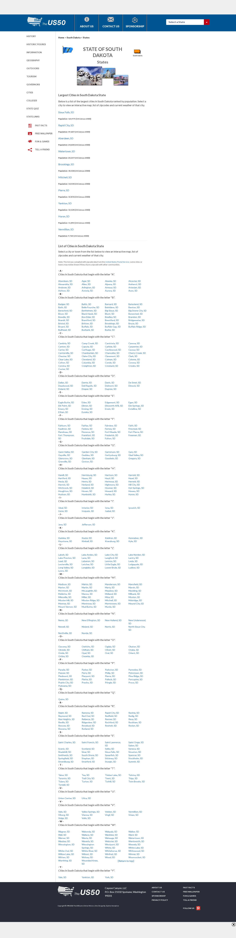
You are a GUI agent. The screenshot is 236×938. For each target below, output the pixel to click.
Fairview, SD (111, 425)
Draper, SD (87, 389)
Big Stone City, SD (137, 310)
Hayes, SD (87, 478)
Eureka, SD (87, 412)
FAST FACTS (41, 125)
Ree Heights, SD (66, 719)
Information (34, 52)
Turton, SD (87, 781)
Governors (33, 84)
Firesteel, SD (134, 428)
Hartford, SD (64, 478)
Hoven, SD (87, 491)
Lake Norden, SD (136, 554)
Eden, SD (86, 402)
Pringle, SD (110, 682)
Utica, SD (86, 798)
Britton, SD (87, 323)
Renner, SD (110, 719)
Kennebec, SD (135, 538)
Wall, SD (62, 834)
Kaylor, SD (87, 538)
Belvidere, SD (111, 307)
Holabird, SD (88, 488)
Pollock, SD (110, 679)
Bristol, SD (63, 323)
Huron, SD (64, 216)
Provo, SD (133, 682)
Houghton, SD (65, 491)
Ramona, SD (88, 712)
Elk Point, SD (64, 405)
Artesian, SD (134, 287)
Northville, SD (65, 633)
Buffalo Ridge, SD (137, 326)
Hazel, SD (133, 478)
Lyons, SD (63, 570)
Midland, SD (111, 594)
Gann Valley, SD (66, 452)
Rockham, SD (134, 722)
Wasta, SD (87, 838)
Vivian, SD (133, 815)
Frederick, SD (111, 435)
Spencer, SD (134, 755)
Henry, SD (87, 481)
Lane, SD (86, 558)
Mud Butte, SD (89, 606)
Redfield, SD (111, 716)
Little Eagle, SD (112, 564)
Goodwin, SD (111, 458)
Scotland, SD (88, 748)
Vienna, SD (87, 815)
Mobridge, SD (135, 600)
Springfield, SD (65, 758)
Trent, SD (110, 778)
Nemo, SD (63, 620)
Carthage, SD (88, 349)
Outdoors (32, 68)
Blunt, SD (109, 313)
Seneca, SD (134, 748)
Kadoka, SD (64, 538)
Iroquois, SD (88, 511)
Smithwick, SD (65, 755)
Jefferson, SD (88, 524)
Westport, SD (112, 844)
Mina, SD (109, 597)
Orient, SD (133, 653)
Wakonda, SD (88, 831)
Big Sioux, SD (111, 310)
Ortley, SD (63, 656)
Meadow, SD (111, 590)
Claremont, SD (112, 356)
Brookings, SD (66, 164)
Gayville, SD (64, 455)
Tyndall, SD (63, 784)
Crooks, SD (134, 365)
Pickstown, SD (135, 673)
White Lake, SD (136, 847)
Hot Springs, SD (136, 488)
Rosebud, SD (88, 725)
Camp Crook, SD (90, 343)
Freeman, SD (134, 435)
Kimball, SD (87, 541)
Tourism (31, 76)
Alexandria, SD (65, 284)
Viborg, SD (63, 815)
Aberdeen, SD (65, 138)
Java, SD (62, 524)
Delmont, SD (111, 385)
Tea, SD (85, 775)
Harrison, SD (111, 475)
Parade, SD (63, 669)
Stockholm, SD (135, 758)
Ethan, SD (63, 412)
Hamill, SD (63, 475)
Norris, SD (110, 626)
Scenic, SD (63, 748)
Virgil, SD (109, 815)
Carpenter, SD (135, 346)
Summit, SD (134, 761)
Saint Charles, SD (66, 742)
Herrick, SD (63, 484)
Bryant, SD (63, 326)
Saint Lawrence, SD (113, 744)
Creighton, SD (89, 365)
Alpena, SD (110, 284)
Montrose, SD (89, 603)
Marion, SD (63, 587)
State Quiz (32, 108)
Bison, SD (63, 313)
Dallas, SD (63, 382)
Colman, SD (110, 359)
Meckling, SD (134, 590)
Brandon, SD (134, 317)
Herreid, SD (134, 481)
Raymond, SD (64, 716)
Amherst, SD (134, 284)
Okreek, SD (64, 649)
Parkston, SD (111, 669)
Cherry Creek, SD (137, 353)
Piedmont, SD (65, 676)
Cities (29, 92)
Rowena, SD (64, 728)
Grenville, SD (64, 461)
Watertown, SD (66, 151)
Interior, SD (87, 507)
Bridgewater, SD (136, 320)
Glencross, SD (65, 458)
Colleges (31, 100)
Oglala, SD (110, 646)
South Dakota (73, 37)
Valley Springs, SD (91, 811)
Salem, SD (133, 745)
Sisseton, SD (134, 752)
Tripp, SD (133, 778)
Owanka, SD (88, 656)
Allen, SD (86, 284)
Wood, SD (110, 857)
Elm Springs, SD (136, 405)
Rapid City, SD (66, 125)
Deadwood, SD (65, 385)
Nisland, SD (87, 626)
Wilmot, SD (87, 854)
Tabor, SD (63, 775)
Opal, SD (86, 653)
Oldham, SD (87, 649)
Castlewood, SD (113, 349)
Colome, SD (134, 359)
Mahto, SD (87, 584)
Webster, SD (111, 841)
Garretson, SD (112, 452)
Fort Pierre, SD (135, 432)
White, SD (110, 847)
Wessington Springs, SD (88, 846)
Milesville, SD (64, 597)
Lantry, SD (133, 558)
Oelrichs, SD (88, 646)
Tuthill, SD (110, 781)
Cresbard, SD (111, 365)
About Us (86, 26)
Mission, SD (134, 597)
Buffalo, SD (87, 326)
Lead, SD (62, 561)
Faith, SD (132, 425)
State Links (32, 116)
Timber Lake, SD (113, 775)
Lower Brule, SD (113, 567)
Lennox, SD (110, 561)
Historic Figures (36, 44)
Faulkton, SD (64, 428)
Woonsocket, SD (136, 857)
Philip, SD (109, 673)
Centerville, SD (65, 353)
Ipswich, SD (134, 507)
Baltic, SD (86, 304)
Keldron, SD (111, 538)
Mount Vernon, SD (67, 606)
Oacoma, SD (64, 646)
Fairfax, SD (87, 425)
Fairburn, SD (64, 425)
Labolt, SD (63, 554)
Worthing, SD (65, 860)
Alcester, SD (134, 281)
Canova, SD (134, 343)
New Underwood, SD (137, 622)
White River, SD (89, 851)
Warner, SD (63, 838)
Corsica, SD (64, 365)
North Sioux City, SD (136, 628)
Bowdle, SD (64, 317)
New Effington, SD (91, 620)
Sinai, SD (86, 752)
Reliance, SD (88, 719)
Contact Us (110, 26)
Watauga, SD (111, 838)
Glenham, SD (88, 458)
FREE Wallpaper (43, 133)
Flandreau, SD (65, 432)
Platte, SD (87, 679)
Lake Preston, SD (66, 558)
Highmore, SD (112, 484)
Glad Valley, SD (135, 455)
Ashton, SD (64, 290)
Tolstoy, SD (134, 775)
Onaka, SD (133, 649)
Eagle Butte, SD (66, 402)
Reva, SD (132, 719)
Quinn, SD (63, 699)
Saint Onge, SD (136, 742)
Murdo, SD (110, 606)
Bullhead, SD (64, 329)
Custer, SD (63, 369)
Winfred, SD (111, 854)
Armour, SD (110, 287)
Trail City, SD (88, 778)
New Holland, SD (113, 620)
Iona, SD (109, 507)
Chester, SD (64, 356)
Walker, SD (133, 831)
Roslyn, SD (133, 725)
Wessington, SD (66, 844)
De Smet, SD (134, 382)
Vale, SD (62, 811)
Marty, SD (110, 587)
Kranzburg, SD (112, 541)
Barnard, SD (111, 304)
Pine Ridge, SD (135, 676)
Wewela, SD (134, 844)
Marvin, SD (133, 587)
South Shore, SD (90, 755)
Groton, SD (87, 461)
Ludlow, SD (134, 567)
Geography (33, 60)
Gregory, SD (134, 458)
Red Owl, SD (88, 716)
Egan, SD (132, 402)
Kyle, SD (132, 541)
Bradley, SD (110, 317)
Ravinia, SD (133, 712)
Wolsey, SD (87, 857)
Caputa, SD (87, 346)
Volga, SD (63, 818)
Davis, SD (109, 382)
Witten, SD (63, 857)
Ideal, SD (62, 507)
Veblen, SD (110, 811)
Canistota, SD (112, 343)
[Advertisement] (84, 7)
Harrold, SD (134, 475)
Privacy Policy (160, 900)
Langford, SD (111, 558)
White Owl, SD (65, 851)
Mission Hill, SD (65, 600)
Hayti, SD (109, 478)
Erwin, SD (109, 408)
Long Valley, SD (65, 567)
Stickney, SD (111, 758)
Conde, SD (110, 362)
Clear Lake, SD (65, 359)
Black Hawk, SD (89, 313)
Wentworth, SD (136, 841)
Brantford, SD (88, 320)
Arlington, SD (88, 287)
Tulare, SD (63, 781)
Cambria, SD (64, 343)
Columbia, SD (88, 362)
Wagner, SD (64, 831)
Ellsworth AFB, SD (114, 405)
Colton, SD (63, 362)
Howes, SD (133, 491)
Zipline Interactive (112, 906)
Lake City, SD (111, 554)
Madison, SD (64, 584)
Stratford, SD (88, 761)
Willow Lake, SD (66, 854)
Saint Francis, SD (90, 742)
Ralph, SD (63, 712)
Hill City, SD (134, 484)
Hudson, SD (64, 494)
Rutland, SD (87, 728)
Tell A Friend (42, 149)
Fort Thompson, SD (66, 437)
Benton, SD (134, 307)
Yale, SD (62, 877)
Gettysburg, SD (113, 455)
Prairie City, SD (65, 682)
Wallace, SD (87, 834)
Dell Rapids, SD (89, 385)
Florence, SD (88, 432)
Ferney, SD (110, 428)
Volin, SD (86, 818)
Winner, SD (134, 854)
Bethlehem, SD (89, 310)
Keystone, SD (65, 541)
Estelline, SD (134, 408)
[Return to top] (126, 860)
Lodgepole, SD (135, 564)
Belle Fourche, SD (90, 307)
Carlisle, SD (110, 346)
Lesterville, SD (65, 564)
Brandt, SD (63, 320)
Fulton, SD (110, 438)
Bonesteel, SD (135, 313)
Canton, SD (64, 346)
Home (61, 37)
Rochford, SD (111, 722)
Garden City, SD (90, 452)
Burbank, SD (88, 329)
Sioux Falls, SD (66, 112)
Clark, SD (132, 356)
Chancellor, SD (112, 353)
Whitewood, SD (136, 851)
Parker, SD (87, 669)
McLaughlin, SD (89, 590)
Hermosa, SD (111, 481)
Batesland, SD (135, 304)
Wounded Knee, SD (90, 862)
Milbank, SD (134, 594)
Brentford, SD (112, 320)
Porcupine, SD (135, 679)
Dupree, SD (110, 389)
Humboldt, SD (89, 494)
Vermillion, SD (66, 229)
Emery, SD (63, 408)
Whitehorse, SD (113, 851)
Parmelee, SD (135, 669)
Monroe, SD (64, 603)
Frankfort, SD (88, 435)
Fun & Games (42, 141)
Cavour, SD (133, 349)
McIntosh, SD (65, 590)
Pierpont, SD (88, 676)
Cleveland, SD (89, 359)
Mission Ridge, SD (91, 600)
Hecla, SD (63, 481)
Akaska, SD (110, 281)
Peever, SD (63, 673)
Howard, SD (111, 491)
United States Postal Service (117, 262)
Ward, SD (133, 834)
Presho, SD (87, 682)
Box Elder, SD (88, 317)
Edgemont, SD (112, 402)
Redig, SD (133, 716)
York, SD (109, 877)
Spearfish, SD (111, 755)
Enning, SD (87, 408)
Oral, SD (109, 653)
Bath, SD (62, 307)
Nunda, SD (87, 633)
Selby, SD (109, 748)
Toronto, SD (64, 778)
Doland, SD (63, 389)
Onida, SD (63, 653)
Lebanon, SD (88, 561)
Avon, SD (132, 290)
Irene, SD (63, 511)
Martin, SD (87, 587)
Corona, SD (134, 362)
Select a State (178, 21)
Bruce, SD (133, 323)
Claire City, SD (89, 356)
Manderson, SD (112, 584)
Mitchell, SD (65, 177)
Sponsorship (135, 26)
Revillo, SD (63, 722)
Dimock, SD (134, 385)
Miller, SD (86, 597)
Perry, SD (86, 673)
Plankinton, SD (65, 679)
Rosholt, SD (111, 725)
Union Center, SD (67, 798)
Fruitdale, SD (88, 438)
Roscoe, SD (64, 725)
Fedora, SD (87, 428)
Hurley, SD (110, 494)
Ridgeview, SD (89, 722)
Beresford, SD (65, 310)
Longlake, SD (88, 567)
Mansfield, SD (135, 584)
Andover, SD (64, 287)
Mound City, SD (136, 603)
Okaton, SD (134, 646)
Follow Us (189, 908)
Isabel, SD (110, 511)
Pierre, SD (63, 190)
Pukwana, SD (64, 685)
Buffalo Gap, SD (113, 326)
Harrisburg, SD (89, 475)
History (31, 36)
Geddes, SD (88, 455)
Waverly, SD (87, 841)
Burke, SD (110, 329)
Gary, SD (132, 452)
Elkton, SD (87, 405)
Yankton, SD (65, 203)
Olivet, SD (110, 649)
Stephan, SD (88, 758)
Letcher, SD (87, 564)
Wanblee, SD (111, 834)
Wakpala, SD (111, 831)
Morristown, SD (113, 603)
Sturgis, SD (110, 761)
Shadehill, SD (64, 752)
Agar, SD (86, 281)
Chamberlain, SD (90, 353)
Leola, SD (133, 561)
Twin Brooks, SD (136, 781)
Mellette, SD (64, 594)
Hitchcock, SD (65, 488)
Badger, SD (63, 304)
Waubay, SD (64, 841)
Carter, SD (63, 349)
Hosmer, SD (111, 488)
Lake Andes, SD (89, 554)
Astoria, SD (87, 290)
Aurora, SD (110, 290)
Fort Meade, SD (112, 432)
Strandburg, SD (66, 761)
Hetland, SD (88, 484)
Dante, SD (87, 382)
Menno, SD (87, 594)
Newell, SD (63, 626)
